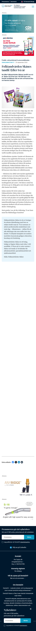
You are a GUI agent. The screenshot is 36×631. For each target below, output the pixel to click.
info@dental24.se (17, 562)
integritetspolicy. (25, 542)
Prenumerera (5, 1)
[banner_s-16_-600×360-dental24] (18, 510)
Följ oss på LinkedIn (19, 547)
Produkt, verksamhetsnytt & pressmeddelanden (15, 60)
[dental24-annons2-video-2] (18, 24)
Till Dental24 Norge (28, 1)
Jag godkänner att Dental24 (17, 542)
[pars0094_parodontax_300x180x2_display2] (18, 46)
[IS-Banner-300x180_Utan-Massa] (18, 487)
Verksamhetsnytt (8, 62)
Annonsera (14, 1)
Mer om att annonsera (17, 578)
